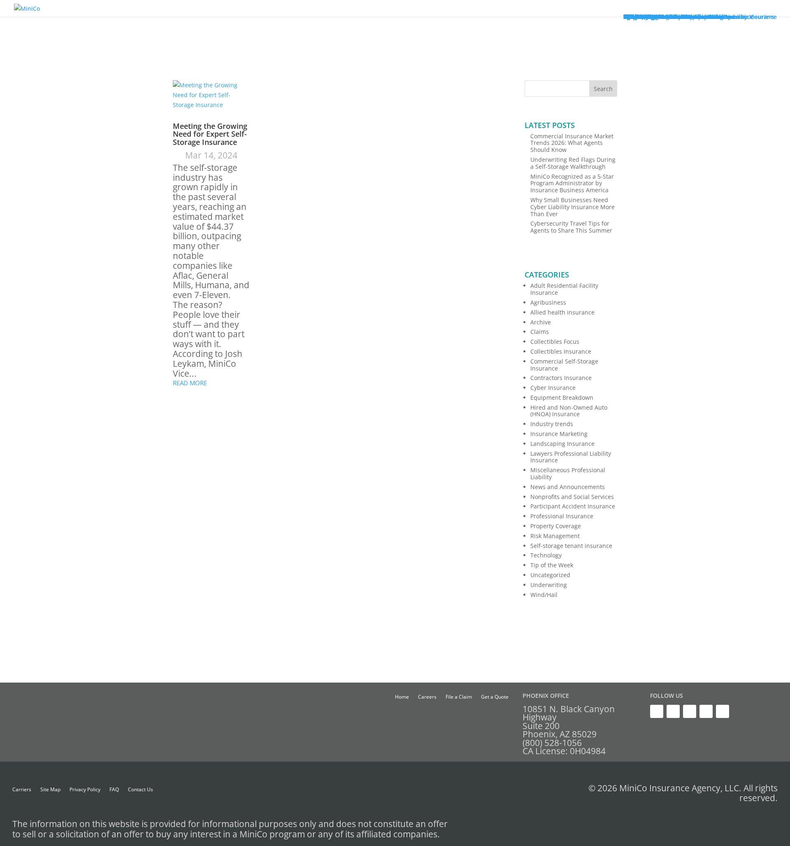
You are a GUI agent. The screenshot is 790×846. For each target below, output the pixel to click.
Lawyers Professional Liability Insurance (570, 457)
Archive (540, 322)
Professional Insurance (561, 516)
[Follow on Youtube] (689, 711)
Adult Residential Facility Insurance (564, 289)
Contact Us (140, 790)
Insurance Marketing (559, 434)
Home (402, 697)
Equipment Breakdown (561, 397)
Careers (427, 697)
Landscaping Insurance (562, 443)
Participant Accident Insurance (572, 506)
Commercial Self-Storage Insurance (564, 364)
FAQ (114, 790)
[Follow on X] (656, 711)
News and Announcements (567, 487)
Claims (539, 332)
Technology (546, 555)
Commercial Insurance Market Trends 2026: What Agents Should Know (571, 143)
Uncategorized (550, 575)
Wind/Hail (544, 595)
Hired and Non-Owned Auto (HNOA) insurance (568, 410)
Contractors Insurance (561, 378)
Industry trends (551, 424)
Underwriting (548, 585)
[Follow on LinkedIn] (673, 711)
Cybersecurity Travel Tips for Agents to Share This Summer (571, 226)
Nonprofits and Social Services (572, 497)
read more (190, 383)
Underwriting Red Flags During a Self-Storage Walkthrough (573, 163)
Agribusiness (548, 302)
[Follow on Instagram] (706, 711)
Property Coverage (555, 526)
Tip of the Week (551, 565)
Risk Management (555, 536)
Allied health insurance (562, 312)
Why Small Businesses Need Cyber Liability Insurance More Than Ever (572, 207)
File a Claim (459, 697)
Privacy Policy (85, 790)
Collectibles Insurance (560, 351)
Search (603, 89)
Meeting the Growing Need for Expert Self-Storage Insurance (210, 134)
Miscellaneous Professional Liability (567, 473)
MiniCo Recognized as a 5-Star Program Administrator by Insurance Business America (572, 183)
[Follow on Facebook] (722, 711)
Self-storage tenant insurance (571, 546)
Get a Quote (495, 697)
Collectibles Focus (554, 341)
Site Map (50, 790)
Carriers (21, 790)
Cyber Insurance (553, 388)
